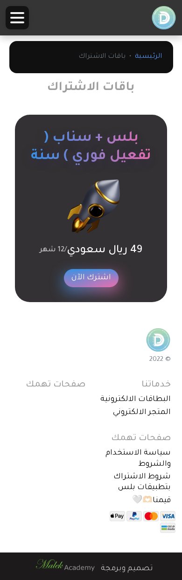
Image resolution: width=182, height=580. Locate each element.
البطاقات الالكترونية (135, 399)
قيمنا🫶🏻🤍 (151, 501)
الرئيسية (148, 57)
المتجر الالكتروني (142, 412)
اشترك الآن (91, 278)
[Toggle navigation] (17, 17)
